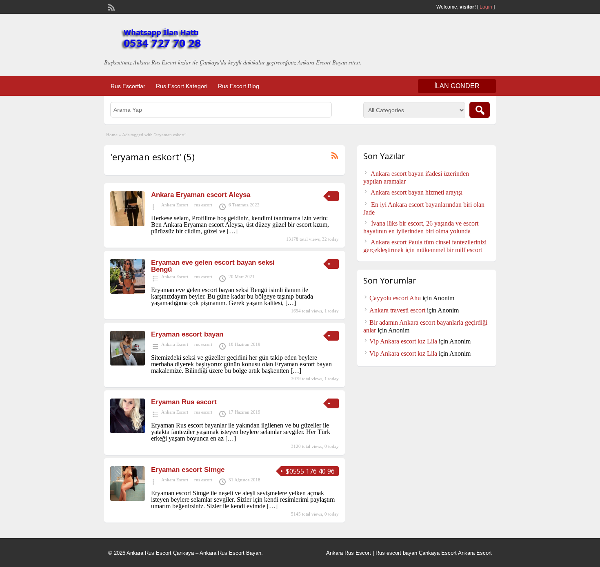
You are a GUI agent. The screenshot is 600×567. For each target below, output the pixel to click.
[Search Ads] (479, 110)
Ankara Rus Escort (348, 553)
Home (112, 134)
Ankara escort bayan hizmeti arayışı (416, 192)
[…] (232, 231)
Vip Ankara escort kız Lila (403, 341)
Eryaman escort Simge (187, 470)
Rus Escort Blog (238, 86)
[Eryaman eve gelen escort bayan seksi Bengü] (127, 291)
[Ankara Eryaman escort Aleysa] (127, 223)
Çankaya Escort (438, 553)
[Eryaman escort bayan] (127, 363)
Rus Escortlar (128, 86)
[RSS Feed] (110, 6)
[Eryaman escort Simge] (127, 498)
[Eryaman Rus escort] (127, 430)
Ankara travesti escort (397, 310)
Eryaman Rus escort (184, 402)
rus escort (203, 204)
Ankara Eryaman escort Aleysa (200, 195)
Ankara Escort (174, 204)
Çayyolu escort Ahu (395, 298)
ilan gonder (457, 85)
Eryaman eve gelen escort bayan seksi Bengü (213, 266)
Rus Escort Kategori (181, 86)
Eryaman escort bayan (187, 334)
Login (486, 7)
